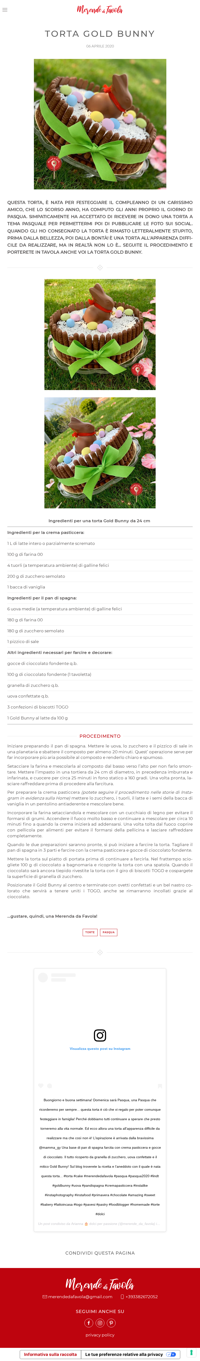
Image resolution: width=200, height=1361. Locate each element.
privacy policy (100, 1335)
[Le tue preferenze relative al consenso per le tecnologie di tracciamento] (191, 1352)
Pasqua (109, 932)
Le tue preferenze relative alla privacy (124, 1354)
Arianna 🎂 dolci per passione (94, 1224)
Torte (90, 932)
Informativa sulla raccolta (50, 1354)
